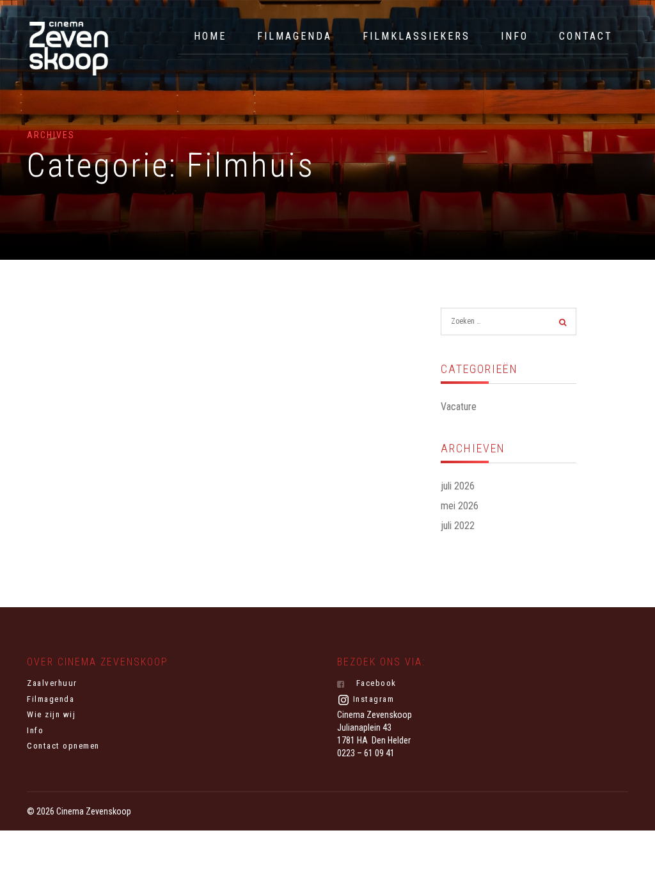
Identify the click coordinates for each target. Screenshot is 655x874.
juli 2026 (458, 486)
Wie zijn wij (51, 714)
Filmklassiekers (416, 36)
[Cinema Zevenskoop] (69, 48)
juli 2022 (458, 526)
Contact (586, 36)
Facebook (375, 683)
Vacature (459, 407)
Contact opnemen (63, 746)
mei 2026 (459, 506)
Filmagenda (294, 36)
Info (514, 36)
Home (210, 36)
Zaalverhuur (52, 683)
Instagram (372, 699)
